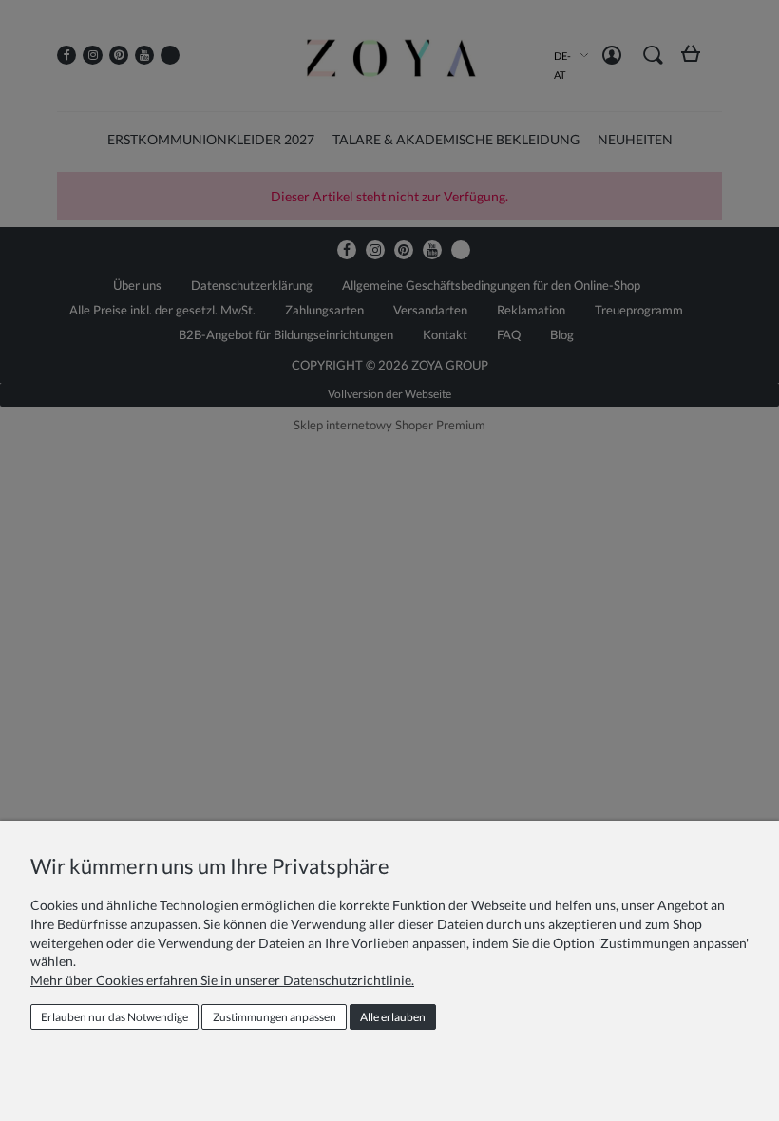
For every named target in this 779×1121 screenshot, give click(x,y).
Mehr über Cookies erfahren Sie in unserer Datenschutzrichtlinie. (222, 980)
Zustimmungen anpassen (274, 1017)
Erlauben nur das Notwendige (114, 1017)
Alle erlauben (393, 1017)
